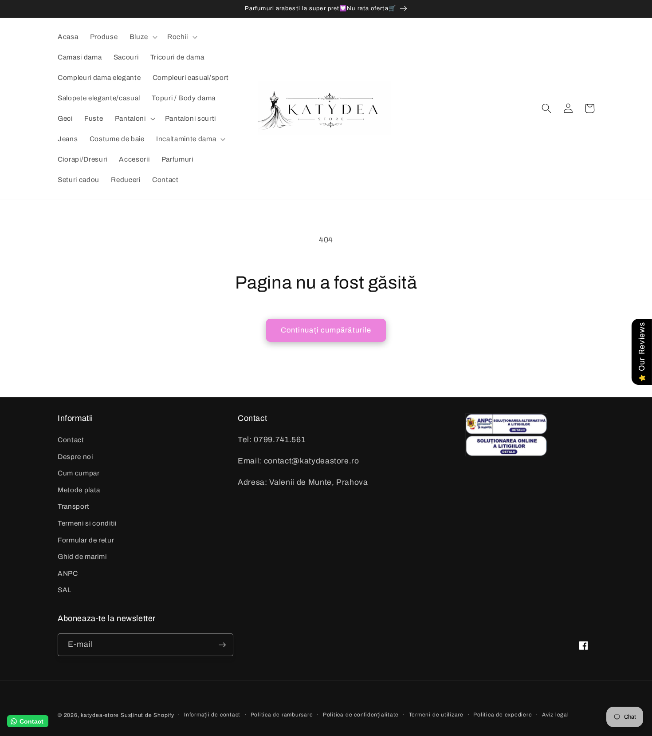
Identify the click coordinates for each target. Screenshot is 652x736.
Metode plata (79, 490)
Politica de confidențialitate (361, 715)
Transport (74, 506)
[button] (142, 37)
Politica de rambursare (282, 715)
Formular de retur (86, 540)
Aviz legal (555, 715)
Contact (71, 439)
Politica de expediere (502, 715)
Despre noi (75, 456)
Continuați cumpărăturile (326, 330)
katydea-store (100, 715)
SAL (64, 590)
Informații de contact (212, 715)
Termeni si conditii (87, 523)
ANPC (68, 573)
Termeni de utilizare (436, 715)
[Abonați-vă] (222, 645)
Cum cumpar (79, 473)
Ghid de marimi (82, 556)
